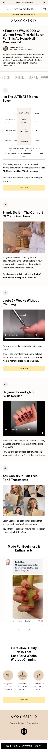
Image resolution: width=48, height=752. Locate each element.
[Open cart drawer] (44, 9)
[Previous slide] (20, 631)
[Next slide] (28, 631)
